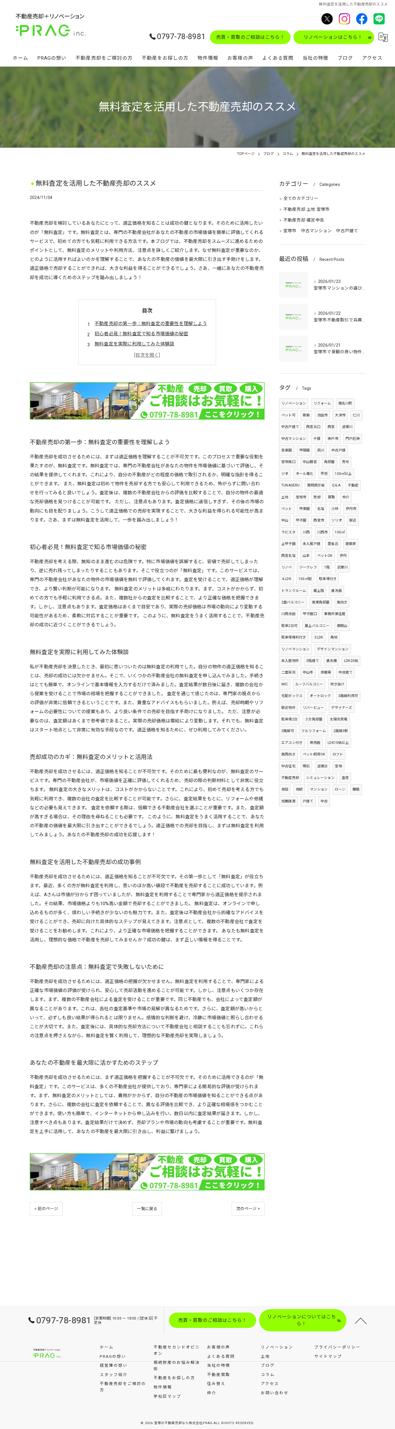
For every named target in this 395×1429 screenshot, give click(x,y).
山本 (306, 556)
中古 (324, 801)
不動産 (353, 485)
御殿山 (342, 626)
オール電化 (304, 474)
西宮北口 (313, 427)
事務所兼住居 (334, 614)
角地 (334, 637)
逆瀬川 (347, 427)
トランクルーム (293, 591)
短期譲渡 (288, 801)
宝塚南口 (288, 462)
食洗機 (331, 661)
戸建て (308, 801)
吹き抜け (338, 684)
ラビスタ (288, 532)
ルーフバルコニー (309, 684)
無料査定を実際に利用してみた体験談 (134, 344)
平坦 (324, 474)
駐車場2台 (289, 719)
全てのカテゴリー (301, 198)
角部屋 (329, 462)
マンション (319, 789)
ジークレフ (308, 567)
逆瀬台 (322, 766)
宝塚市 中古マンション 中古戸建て (320, 230)
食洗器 (336, 591)
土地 (284, 497)
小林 (334, 509)
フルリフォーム (313, 731)
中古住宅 (288, 766)
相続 (299, 789)
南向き (342, 602)
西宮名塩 (288, 556)
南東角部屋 (321, 602)
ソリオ (336, 520)
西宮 (331, 427)
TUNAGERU (290, 485)
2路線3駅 (340, 731)
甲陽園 (304, 450)
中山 (284, 520)
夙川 (320, 450)
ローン (340, 789)
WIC (284, 684)
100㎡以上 (343, 474)
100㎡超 (305, 579)
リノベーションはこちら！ (333, 37)
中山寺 (308, 672)
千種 (316, 439)
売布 (345, 462)
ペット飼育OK (314, 754)
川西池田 (288, 614)
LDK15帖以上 (338, 743)
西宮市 (318, 520)
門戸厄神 (353, 439)
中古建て (346, 672)
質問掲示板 (316, 485)
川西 (306, 532)
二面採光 (288, 672)
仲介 (345, 497)
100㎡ (340, 532)
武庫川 (342, 567)
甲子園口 (310, 614)
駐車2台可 (289, 626)
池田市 (322, 415)
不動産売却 (290, 778)
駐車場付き (328, 579)
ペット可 (288, 415)
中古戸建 (338, 450)
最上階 (318, 591)
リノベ (286, 567)
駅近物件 (288, 708)
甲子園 (301, 520)
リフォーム (322, 403)
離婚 (355, 789)
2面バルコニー (292, 602)
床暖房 (326, 672)
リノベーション (293, 403)
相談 (284, 789)
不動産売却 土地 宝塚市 (306, 209)
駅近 (352, 520)
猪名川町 (345, 403)
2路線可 (287, 731)
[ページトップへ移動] (361, 1320)
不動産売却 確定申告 (303, 220)
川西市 (322, 532)
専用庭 (315, 743)
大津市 (340, 415)
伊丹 (343, 556)
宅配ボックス (291, 696)
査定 (345, 778)
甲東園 (304, 509)
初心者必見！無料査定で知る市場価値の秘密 (141, 333)
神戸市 (333, 439)
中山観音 (310, 462)
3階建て (312, 661)
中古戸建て (290, 427)
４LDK (286, 579)
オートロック (320, 696)
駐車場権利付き (293, 637)
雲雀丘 (333, 544)
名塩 (320, 509)
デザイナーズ (341, 708)
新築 (306, 415)
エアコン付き (291, 743)
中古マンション (293, 439)
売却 (316, 497)
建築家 (351, 544)
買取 (331, 497)
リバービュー (313, 708)
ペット (286, 509)
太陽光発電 (338, 719)
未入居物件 (290, 661)
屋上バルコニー (317, 626)
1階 (327, 567)
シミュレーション (320, 778)
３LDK (318, 637)
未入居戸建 (311, 544)
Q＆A (336, 485)
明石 (306, 766)
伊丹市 (351, 509)
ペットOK (325, 556)
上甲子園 (288, 544)
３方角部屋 (313, 719)
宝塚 (338, 766)
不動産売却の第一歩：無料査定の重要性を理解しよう (151, 323)
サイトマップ (328, 1356)
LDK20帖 (351, 661)
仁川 (356, 415)
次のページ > (248, 1208)
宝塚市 (301, 497)
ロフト (338, 754)
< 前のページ (46, 1208)
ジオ (284, 474)
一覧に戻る (147, 1208)
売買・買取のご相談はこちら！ (250, 37)
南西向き (288, 754)
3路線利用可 (348, 696)
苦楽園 (286, 450)
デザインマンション (333, 649)
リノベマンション (295, 649)
